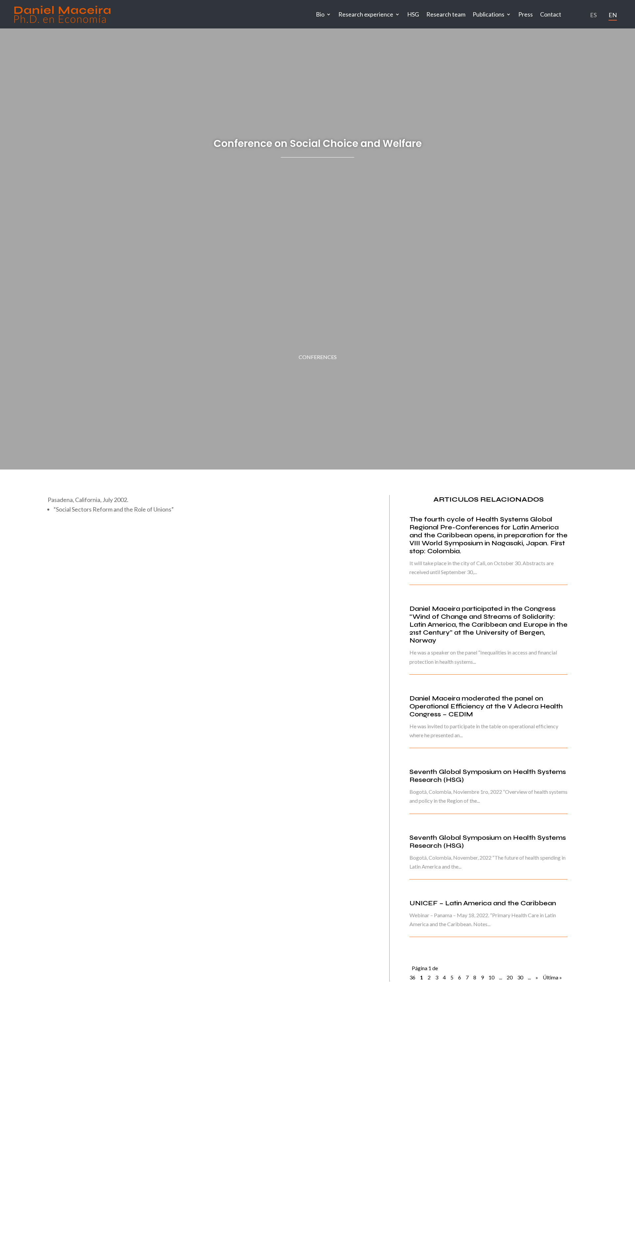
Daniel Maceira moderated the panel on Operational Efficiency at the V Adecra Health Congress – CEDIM (486, 706)
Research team (445, 14)
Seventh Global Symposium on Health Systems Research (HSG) (487, 776)
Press (525, 14)
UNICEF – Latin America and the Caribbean (482, 903)
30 (520, 977)
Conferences (318, 357)
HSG (413, 14)
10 (491, 977)
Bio (320, 14)
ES (593, 15)
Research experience (365, 14)
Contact (550, 14)
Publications (488, 14)
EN (613, 15)
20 (510, 977)
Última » (552, 977)
